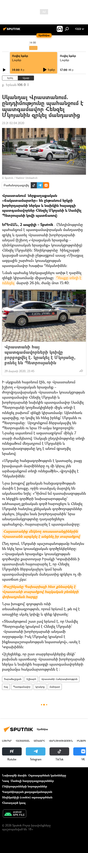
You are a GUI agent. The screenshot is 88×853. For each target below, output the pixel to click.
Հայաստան (23, 740)
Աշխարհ (31, 679)
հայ (6, 686)
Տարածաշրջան (12, 679)
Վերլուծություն (61, 740)
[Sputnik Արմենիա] (12, 30)
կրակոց (40, 686)
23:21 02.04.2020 (13, 123)
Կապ (5, 781)
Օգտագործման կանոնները (47, 775)
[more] (81, 371)
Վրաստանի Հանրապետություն (59, 679)
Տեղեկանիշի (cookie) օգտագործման (27, 797)
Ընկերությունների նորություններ (24, 786)
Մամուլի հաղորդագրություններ (32, 781)
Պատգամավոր (21, 686)
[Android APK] (14, 814)
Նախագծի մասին (14, 775)
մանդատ (55, 686)
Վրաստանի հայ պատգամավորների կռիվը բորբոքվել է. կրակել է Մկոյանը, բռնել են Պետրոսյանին (40, 354)
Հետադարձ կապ (14, 803)
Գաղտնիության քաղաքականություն (27, 792)
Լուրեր (16, 60)
